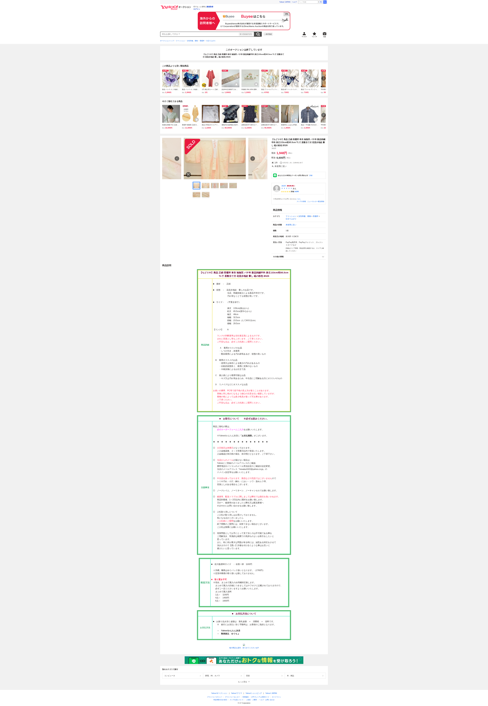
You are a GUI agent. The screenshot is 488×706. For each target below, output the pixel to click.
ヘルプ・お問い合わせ (266, 700)
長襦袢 (202, 41)
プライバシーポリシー (214, 697)
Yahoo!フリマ (236, 693)
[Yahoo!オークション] (176, 6)
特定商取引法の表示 (220, 700)
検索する (258, 34)
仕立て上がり (211, 41)
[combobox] (199, 34)
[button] (298, 257)
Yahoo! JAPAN (284, 2)
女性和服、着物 (192, 41)
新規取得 (210, 7)
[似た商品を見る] (188, 174)
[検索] (325, 2)
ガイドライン (276, 697)
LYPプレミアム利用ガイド (260, 697)
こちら (298, 199)
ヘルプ (294, 2)
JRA (320, 2)
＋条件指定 (268, 34)
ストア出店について (236, 700)
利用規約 (246, 697)
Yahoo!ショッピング (254, 693)
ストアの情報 (301, 201)
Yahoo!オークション (219, 693)
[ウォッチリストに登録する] (177, 84)
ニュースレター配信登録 (315, 201)
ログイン (196, 9)
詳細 (310, 175)
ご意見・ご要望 (251, 700)
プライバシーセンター (232, 697)
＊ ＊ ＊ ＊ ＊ (286, 188)
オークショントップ (167, 41)
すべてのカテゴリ (246, 34)
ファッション (180, 41)
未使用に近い (291, 225)
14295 (296, 191)
